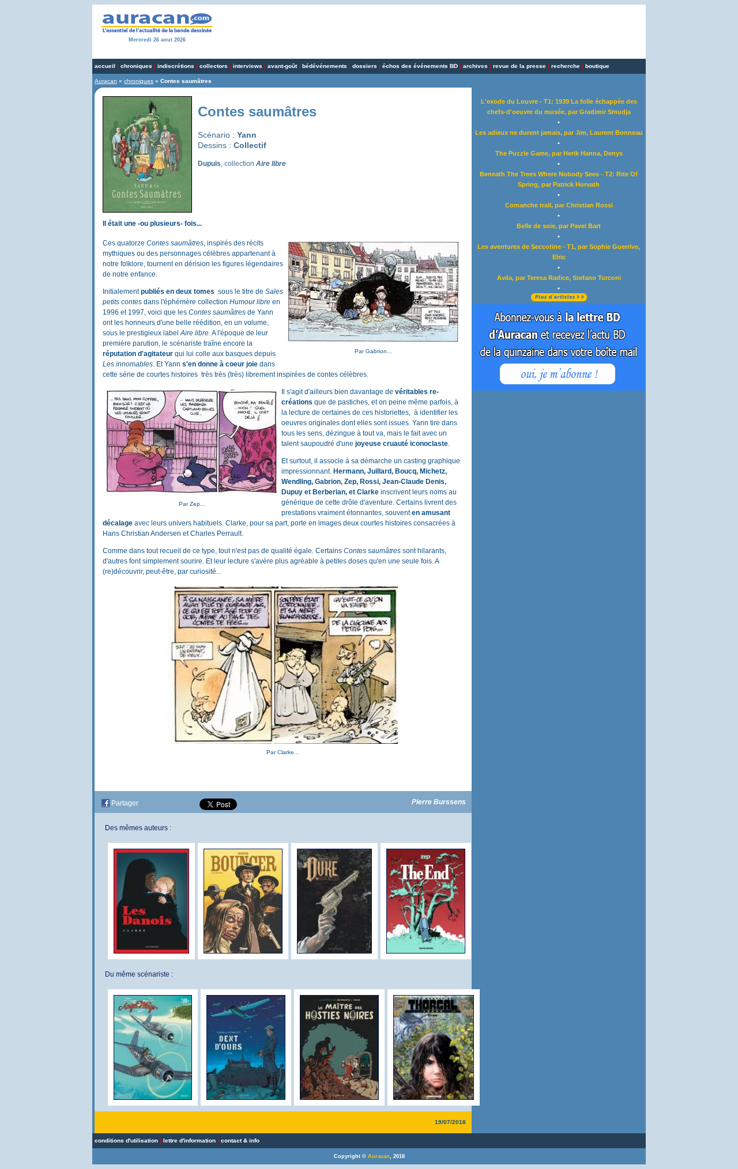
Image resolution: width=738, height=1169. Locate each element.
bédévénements (324, 66)
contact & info (240, 1140)
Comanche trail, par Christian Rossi (559, 205)
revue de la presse (519, 66)
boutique (597, 66)
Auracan (106, 81)
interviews (247, 66)
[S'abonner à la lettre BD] (558, 388)
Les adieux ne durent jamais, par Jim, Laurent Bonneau (559, 132)
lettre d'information (189, 1140)
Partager (124, 803)
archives (475, 66)
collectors (213, 66)
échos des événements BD (420, 66)
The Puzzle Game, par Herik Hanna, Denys (559, 153)
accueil (105, 66)
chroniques (136, 66)
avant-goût (282, 66)
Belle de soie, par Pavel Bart (559, 225)
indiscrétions (175, 66)
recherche (565, 66)
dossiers (364, 66)
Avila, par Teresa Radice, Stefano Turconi (559, 277)
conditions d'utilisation (126, 1140)
